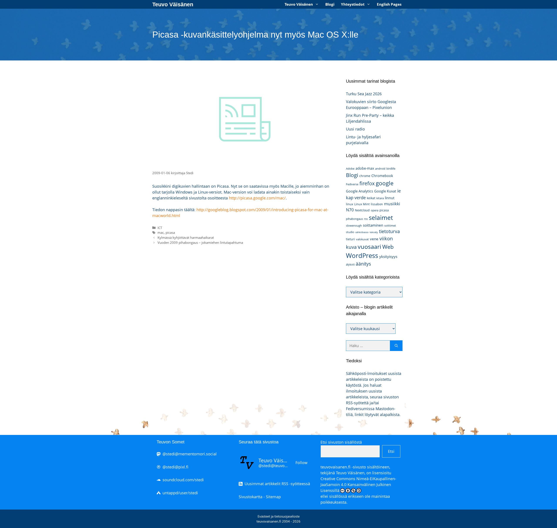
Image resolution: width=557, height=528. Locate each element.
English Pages (389, 4)
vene (374, 238)
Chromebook (382, 175)
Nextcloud (362, 210)
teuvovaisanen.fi (335, 467)
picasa (170, 232)
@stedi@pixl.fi (175, 467)
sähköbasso (362, 232)
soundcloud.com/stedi (183, 479)
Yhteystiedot (352, 4)
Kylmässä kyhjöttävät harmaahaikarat (186, 237)
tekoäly (374, 232)
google (385, 183)
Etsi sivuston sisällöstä (341, 442)
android (380, 168)
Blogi (329, 4)
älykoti (350, 264)
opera (374, 210)
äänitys (363, 264)
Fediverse (352, 184)
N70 (350, 209)
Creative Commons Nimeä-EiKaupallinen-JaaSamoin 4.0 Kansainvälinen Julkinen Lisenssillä (358, 484)
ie (399, 191)
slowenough (354, 225)
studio (350, 232)
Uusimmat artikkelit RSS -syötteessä (277, 483)
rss (366, 219)
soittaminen (373, 225)
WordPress (362, 255)
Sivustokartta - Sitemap (260, 496)
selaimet (381, 217)
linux (349, 204)
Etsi (391, 451)
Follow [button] (301, 462)
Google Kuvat (385, 191)
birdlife (390, 168)
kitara (380, 198)
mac (161, 232)
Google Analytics (359, 191)
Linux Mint (362, 204)
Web (388, 246)
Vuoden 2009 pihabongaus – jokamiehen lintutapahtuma (200, 242)
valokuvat (362, 239)
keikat (371, 198)
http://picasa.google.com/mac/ (257, 198)
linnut (389, 197)
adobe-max (365, 168)
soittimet (390, 225)
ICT (160, 228)
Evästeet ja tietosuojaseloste (279, 516)
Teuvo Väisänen (172, 4)
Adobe (350, 168)
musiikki (392, 203)
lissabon (377, 204)
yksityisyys (388, 256)
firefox (367, 183)
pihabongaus (354, 219)
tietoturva (389, 231)
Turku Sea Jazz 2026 (364, 93)
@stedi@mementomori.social (190, 453)
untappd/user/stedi (180, 492)
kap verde (356, 197)
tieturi (350, 239)
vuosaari (369, 246)
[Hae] (396, 345)
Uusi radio (355, 129)
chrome (364, 176)
